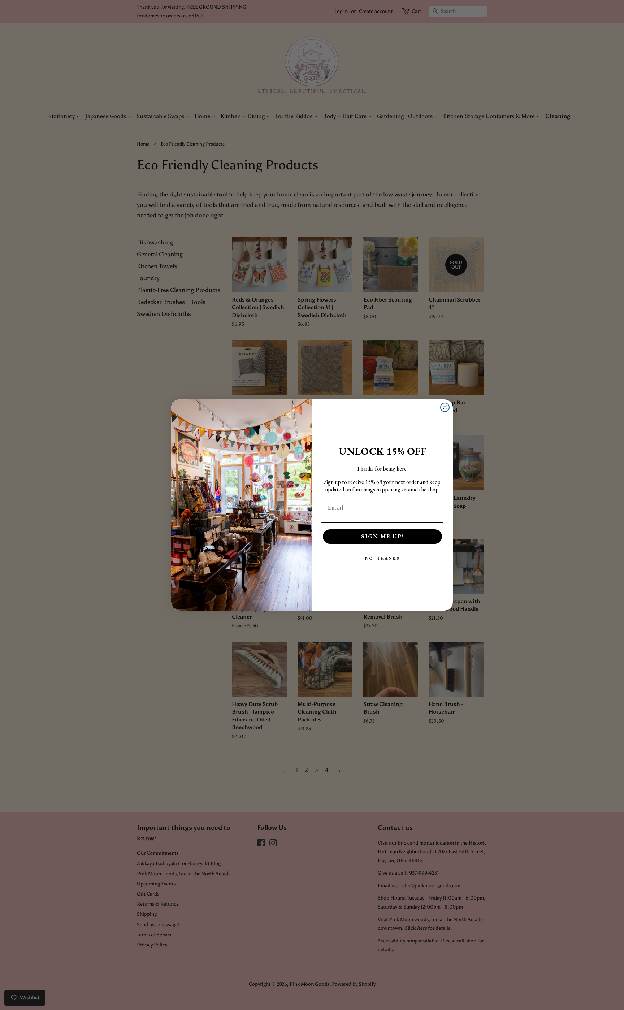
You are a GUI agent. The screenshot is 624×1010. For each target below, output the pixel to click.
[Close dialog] (445, 407)
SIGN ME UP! (382, 536)
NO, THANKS (382, 558)
